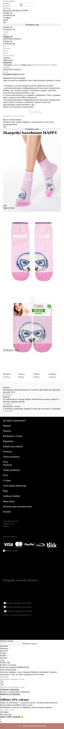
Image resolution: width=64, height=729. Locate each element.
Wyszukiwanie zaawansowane (17, 506)
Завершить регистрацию (14, 116)
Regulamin (8, 441)
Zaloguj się (7, 36)
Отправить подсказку (9, 689)
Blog (5, 491)
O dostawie (7, 394)
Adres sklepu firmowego (14, 485)
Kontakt (7, 511)
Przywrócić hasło (10, 74)
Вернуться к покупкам (10, 694)
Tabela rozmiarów (11, 456)
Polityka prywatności (13, 446)
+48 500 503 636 (10, 521)
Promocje (7, 451)
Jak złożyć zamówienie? (14, 420)
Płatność (7, 425)
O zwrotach (8, 411)
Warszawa (4, 648)
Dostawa (7, 431)
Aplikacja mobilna (11, 496)
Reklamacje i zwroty (12, 436)
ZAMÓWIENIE (22, 667)
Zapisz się (4, 717)
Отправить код (32, 25)
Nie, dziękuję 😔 (16, 717)
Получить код (35, 112)
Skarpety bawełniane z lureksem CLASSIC (38, 374)
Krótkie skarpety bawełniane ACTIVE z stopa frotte (53, 374)
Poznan (3, 653)
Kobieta (7, 58)
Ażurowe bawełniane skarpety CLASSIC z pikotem (23, 374)
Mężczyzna (8, 60)
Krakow (3, 655)
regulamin (17, 65)
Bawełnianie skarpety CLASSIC (7, 374)
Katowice (4, 651)
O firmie (7, 480)
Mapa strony (9, 501)
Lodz (2, 660)
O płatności (8, 404)
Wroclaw (3, 658)
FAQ (5, 462)
